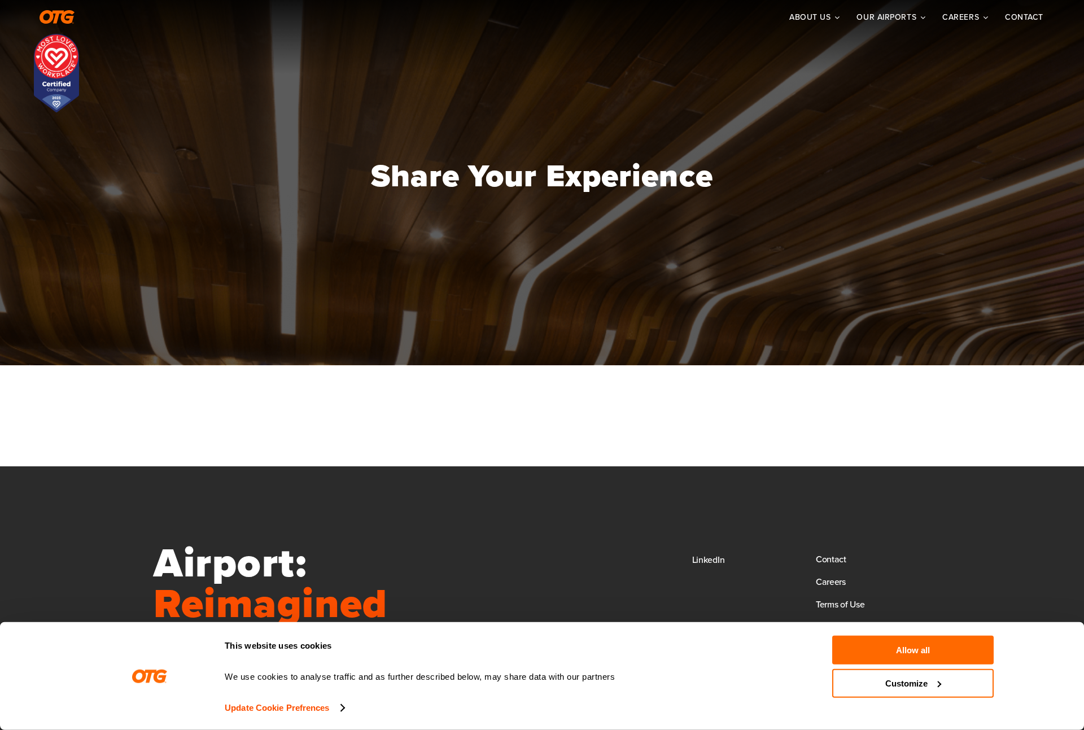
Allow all (913, 650)
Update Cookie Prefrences (277, 707)
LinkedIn (708, 559)
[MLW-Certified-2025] (56, 39)
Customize (906, 683)
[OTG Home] (57, 17)
